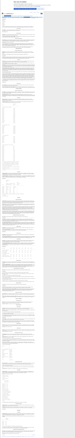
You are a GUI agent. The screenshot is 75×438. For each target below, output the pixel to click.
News (35, 17)
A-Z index (3, 436)
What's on (13, 17)
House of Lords (10, 17)
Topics (37, 17)
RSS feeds (38, 12)
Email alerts (34, 12)
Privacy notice (25, 436)
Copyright (23, 436)
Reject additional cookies (31, 8)
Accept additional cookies (19, 8)
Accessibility (31, 12)
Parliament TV (32, 17)
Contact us (41, 12)
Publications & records (27, 17)
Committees (21, 17)
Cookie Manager (32, 436)
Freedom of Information (12, 436)
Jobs (16, 436)
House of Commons (4, 17)
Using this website (19, 436)
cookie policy (37, 6)
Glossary (5, 436)
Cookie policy (29, 436)
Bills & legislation (17, 17)
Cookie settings (40, 8)
